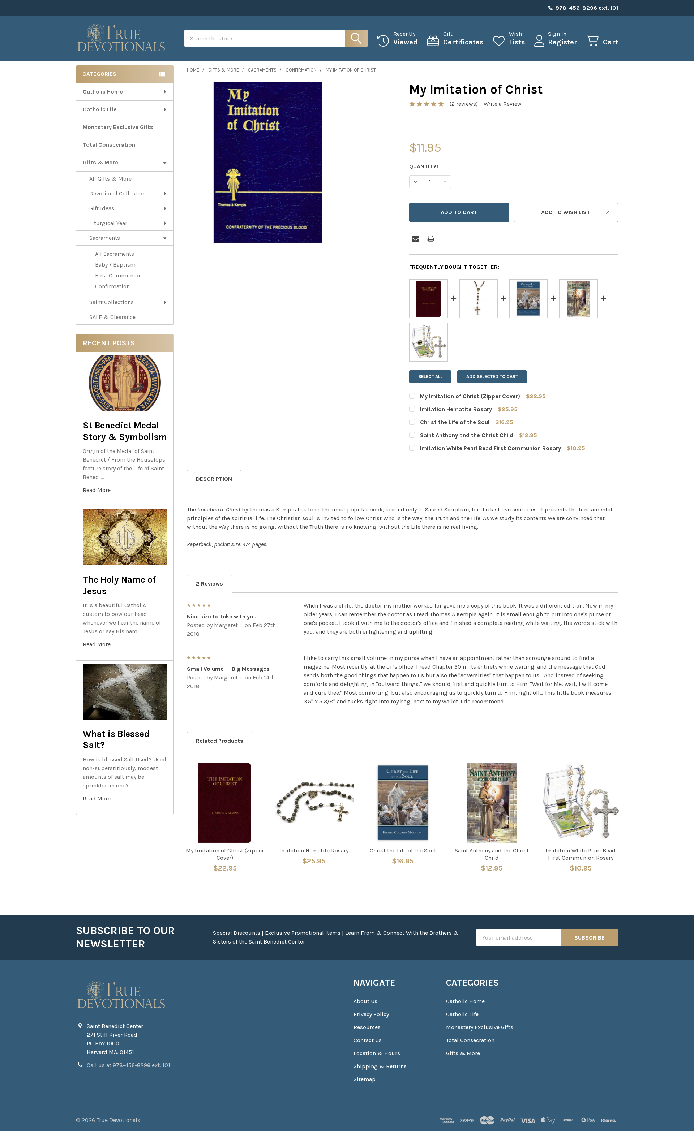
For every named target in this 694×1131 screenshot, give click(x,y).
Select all (430, 376)
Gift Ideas (101, 208)
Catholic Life (100, 109)
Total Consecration (109, 144)
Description (214, 478)
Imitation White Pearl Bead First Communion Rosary (490, 448)
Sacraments (104, 237)
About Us (365, 1001)
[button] (566, 212)
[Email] (415, 238)
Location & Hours (377, 1053)
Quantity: (423, 166)
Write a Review (503, 103)
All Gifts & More (110, 178)
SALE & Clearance (112, 317)
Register (562, 42)
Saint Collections (111, 302)
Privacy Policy (371, 1014)
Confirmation (112, 286)
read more (97, 490)
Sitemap (365, 1079)
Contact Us (368, 1040)
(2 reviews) (464, 103)
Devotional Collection (117, 193)
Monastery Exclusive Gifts (118, 127)
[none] (267, 162)
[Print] (430, 238)
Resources (367, 1027)
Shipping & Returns (380, 1066)
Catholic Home (103, 91)
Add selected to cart (492, 376)
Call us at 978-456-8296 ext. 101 (128, 1065)
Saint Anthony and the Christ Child (466, 435)
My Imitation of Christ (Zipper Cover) (470, 396)
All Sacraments (114, 253)
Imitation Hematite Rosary (456, 409)
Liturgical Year (108, 223)
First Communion (118, 275)
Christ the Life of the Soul (454, 422)
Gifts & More (100, 162)
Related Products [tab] (219, 740)
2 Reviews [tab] (209, 583)
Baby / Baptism (115, 264)
